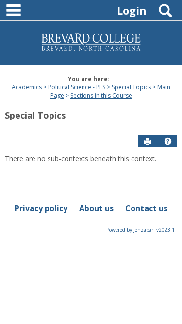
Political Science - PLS (76, 87)
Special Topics (131, 87)
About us (96, 208)
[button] (168, 141)
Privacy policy (41, 208)
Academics (27, 87)
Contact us (146, 208)
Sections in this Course (101, 95)
